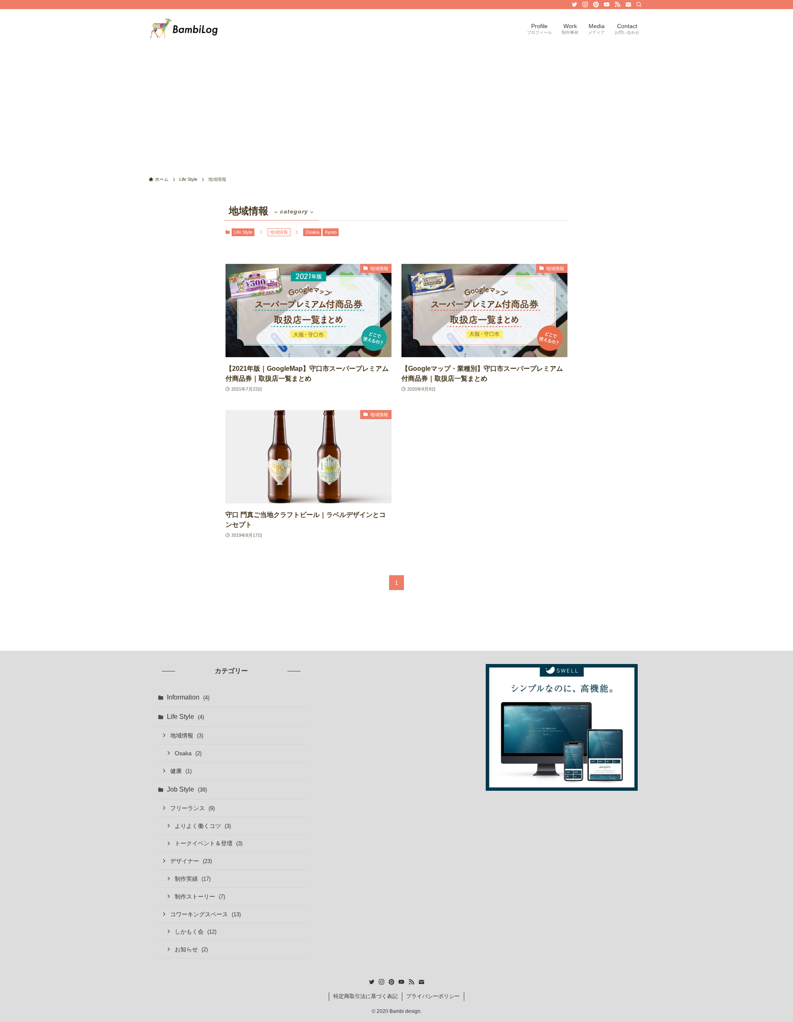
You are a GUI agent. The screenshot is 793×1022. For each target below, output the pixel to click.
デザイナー (191, 861)
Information (188, 697)
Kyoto (331, 232)
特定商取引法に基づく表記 (365, 996)
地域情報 (186, 735)
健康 (181, 771)
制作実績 (193, 878)
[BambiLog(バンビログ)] (184, 28)
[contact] (628, 4)
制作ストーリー (200, 896)
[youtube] (606, 4)
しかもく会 (195, 931)
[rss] (617, 4)
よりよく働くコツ (203, 826)
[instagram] (585, 4)
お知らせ (191, 949)
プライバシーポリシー (433, 996)
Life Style (243, 232)
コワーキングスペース (205, 914)
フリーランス (192, 808)
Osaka (312, 232)
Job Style (187, 789)
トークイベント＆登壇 (208, 843)
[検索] (639, 4)
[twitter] (574, 4)
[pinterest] (596, 4)
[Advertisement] (396, 109)
